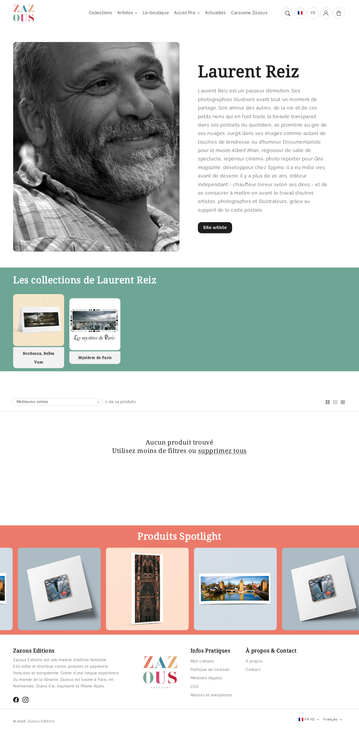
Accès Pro (184, 12)
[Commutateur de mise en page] (327, 402)
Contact (253, 669)
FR (313, 13)
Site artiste (215, 227)
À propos (254, 661)
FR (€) (310, 719)
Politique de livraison (210, 669)
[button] (287, 13)
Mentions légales (206, 678)
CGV (195, 687)
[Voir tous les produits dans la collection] (38, 320)
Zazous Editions (41, 721)
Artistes (125, 12)
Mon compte (202, 661)
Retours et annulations (211, 695)
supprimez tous (222, 450)
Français (330, 719)
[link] (125, 590)
